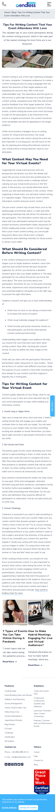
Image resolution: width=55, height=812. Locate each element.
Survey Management (13, 703)
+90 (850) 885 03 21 (20, 752)
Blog (36, 764)
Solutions (39, 685)
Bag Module (10, 724)
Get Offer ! (52, 406)
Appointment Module (13, 720)
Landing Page (10, 691)
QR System (9, 741)
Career (37, 752)
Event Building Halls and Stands (18, 695)
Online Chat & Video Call (15, 707)
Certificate (9, 733)
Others (37, 747)
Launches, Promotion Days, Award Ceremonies (42, 713)
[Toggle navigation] (49, 4)
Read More (8, 661)
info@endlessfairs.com (21, 757)
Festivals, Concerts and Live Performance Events (43, 723)
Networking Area (12, 712)
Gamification (10, 737)
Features (9, 685)
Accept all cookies (28, 807)
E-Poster (8, 728)
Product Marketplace (13, 716)
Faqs (36, 756)
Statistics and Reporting (15, 699)
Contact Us (38, 760)
